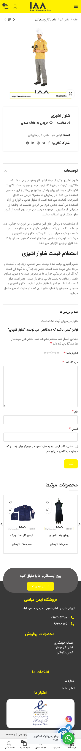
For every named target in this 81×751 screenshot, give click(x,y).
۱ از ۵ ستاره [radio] (58, 353)
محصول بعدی (5, 20)
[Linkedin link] (32, 143)
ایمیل (73, 428)
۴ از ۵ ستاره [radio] (48, 353)
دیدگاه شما (70, 362)
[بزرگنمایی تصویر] (70, 94)
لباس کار (65, 20)
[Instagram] (68, 719)
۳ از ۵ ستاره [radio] (51, 353)
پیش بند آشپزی (59, 535)
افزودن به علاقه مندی (34, 122)
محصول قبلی (14, 20)
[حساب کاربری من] (15, 6)
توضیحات (71, 170)
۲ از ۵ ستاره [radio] (54, 353)
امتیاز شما (71, 353)
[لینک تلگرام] (27, 143)
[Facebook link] (49, 143)
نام (75, 411)
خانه (75, 20)
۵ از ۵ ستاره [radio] (45, 353)
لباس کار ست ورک (21, 535)
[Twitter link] (44, 143)
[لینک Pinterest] (38, 143)
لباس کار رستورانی (45, 20)
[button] (47, 510)
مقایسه (61, 122)
